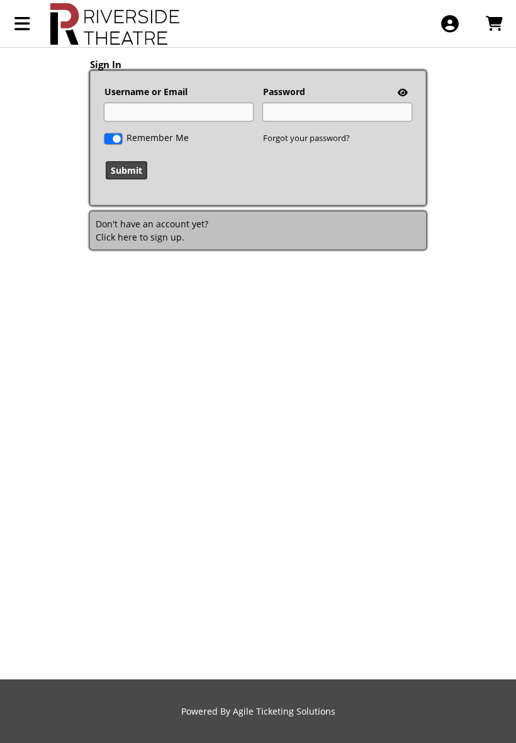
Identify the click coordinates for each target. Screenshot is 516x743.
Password (284, 92)
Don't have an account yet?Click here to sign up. (152, 230)
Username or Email (146, 92)
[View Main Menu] (22, 23)
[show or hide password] (401, 92)
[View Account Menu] (449, 23)
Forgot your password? (306, 138)
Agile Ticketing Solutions (284, 711)
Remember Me (157, 138)
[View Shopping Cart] (493, 23)
